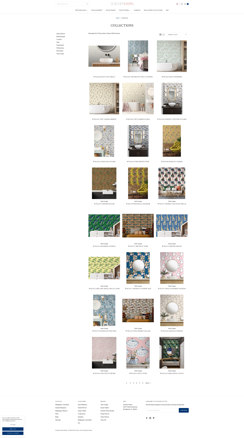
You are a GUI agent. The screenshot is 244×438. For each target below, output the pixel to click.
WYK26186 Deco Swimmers (172, 77)
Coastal (58, 39)
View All (103, 420)
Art (167, 10)
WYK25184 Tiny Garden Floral (138, 119)
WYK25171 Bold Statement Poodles (172, 289)
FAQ (56, 414)
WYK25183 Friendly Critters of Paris (172, 119)
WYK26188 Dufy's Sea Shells (104, 77)
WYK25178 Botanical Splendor (138, 204)
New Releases (81, 10)
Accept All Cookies (13, 433)
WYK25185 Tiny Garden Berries (104, 119)
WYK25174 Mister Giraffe (172, 246)
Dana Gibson (60, 33)
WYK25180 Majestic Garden (172, 162)
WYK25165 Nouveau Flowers (104, 373)
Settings (13, 424)
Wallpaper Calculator (153, 10)
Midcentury (60, 48)
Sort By (170, 34)
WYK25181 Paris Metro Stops (138, 162)
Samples (137, 10)
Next (147, 383)
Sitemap (58, 420)
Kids (57, 42)
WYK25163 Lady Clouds (138, 373)
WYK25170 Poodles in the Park (104, 331)
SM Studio (59, 51)
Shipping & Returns (61, 411)
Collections (124, 10)
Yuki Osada (60, 53)
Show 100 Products (113, 33)
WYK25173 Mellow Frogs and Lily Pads (104, 289)
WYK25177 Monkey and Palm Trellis (171, 204)
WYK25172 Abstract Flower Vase (138, 289)
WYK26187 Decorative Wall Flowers (138, 77)
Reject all (13, 429)
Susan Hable (111, 10)
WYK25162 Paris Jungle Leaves (172, 373)
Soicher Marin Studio (107, 411)
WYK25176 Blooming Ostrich (104, 246)
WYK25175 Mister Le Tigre (138, 246)
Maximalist (60, 45)
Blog (56, 417)
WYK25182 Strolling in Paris (104, 162)
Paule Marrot (96, 10)
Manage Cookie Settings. (61, 430)
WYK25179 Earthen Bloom (104, 204)
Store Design (83, 430)
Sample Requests (60, 408)
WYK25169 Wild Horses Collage (137, 331)
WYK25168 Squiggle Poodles (172, 331)
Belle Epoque (60, 36)
